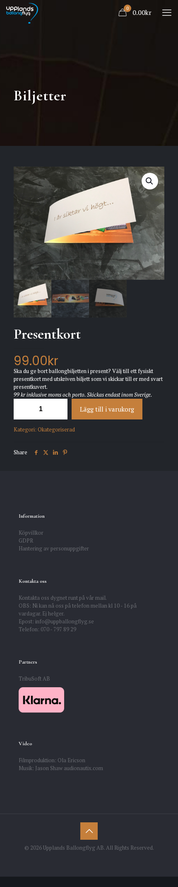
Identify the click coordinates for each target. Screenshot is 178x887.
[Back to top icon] (89, 831)
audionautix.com (83, 768)
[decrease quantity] (23, 409)
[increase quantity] (58, 409)
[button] (150, 181)
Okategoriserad (56, 429)
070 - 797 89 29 (58, 629)
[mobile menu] (167, 12)
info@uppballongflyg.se (64, 621)
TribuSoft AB (34, 678)
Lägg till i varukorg (107, 409)
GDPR (26, 540)
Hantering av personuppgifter (54, 548)
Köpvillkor (31, 532)
